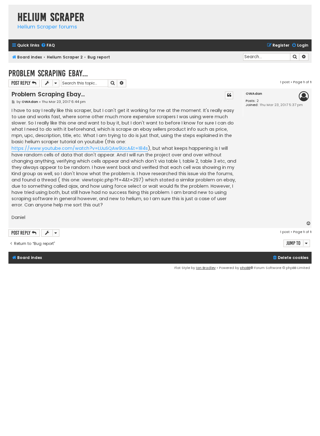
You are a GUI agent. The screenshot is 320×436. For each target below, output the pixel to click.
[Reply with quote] (229, 95)
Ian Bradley (206, 267)
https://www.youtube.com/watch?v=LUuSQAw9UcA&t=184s (80, 148)
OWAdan (254, 94)
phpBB (245, 267)
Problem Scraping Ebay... (48, 73)
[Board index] (11, 10)
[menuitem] (48, 45)
